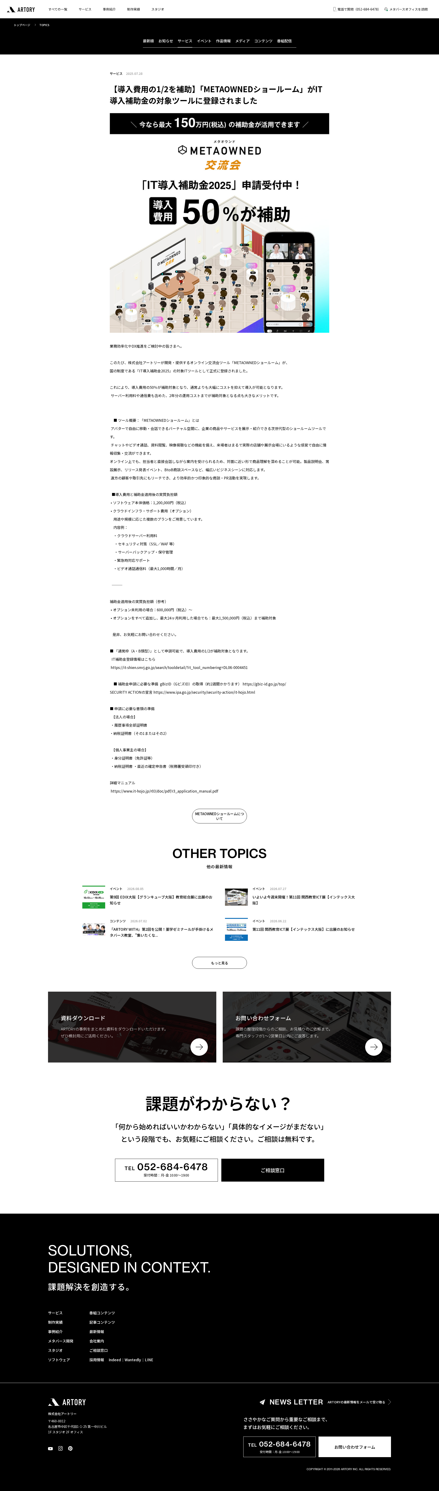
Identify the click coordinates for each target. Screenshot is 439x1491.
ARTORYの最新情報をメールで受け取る (327, 1402)
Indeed (115, 1359)
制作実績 (133, 9)
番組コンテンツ (102, 1312)
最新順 (148, 40)
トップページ (22, 25)
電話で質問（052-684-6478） (359, 9)
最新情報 (96, 1331)
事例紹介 (109, 9)
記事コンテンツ (102, 1322)
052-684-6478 (166, 1167)
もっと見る (219, 963)
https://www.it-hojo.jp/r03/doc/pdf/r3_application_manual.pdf (164, 791)
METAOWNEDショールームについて (219, 816)
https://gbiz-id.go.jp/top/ (264, 684)
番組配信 (284, 40)
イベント (204, 40)
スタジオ (157, 9)
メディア (242, 40)
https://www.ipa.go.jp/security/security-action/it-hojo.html (204, 692)
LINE (149, 1359)
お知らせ (165, 40)
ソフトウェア (59, 1359)
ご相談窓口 (273, 1170)
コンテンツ (263, 40)
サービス (85, 9)
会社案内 (96, 1341)
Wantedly (133, 1359)
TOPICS (44, 25)
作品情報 (223, 40)
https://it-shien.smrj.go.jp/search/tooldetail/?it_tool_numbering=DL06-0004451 (179, 667)
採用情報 (96, 1359)
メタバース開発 (60, 1341)
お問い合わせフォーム (354, 1447)
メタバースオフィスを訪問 (408, 9)
